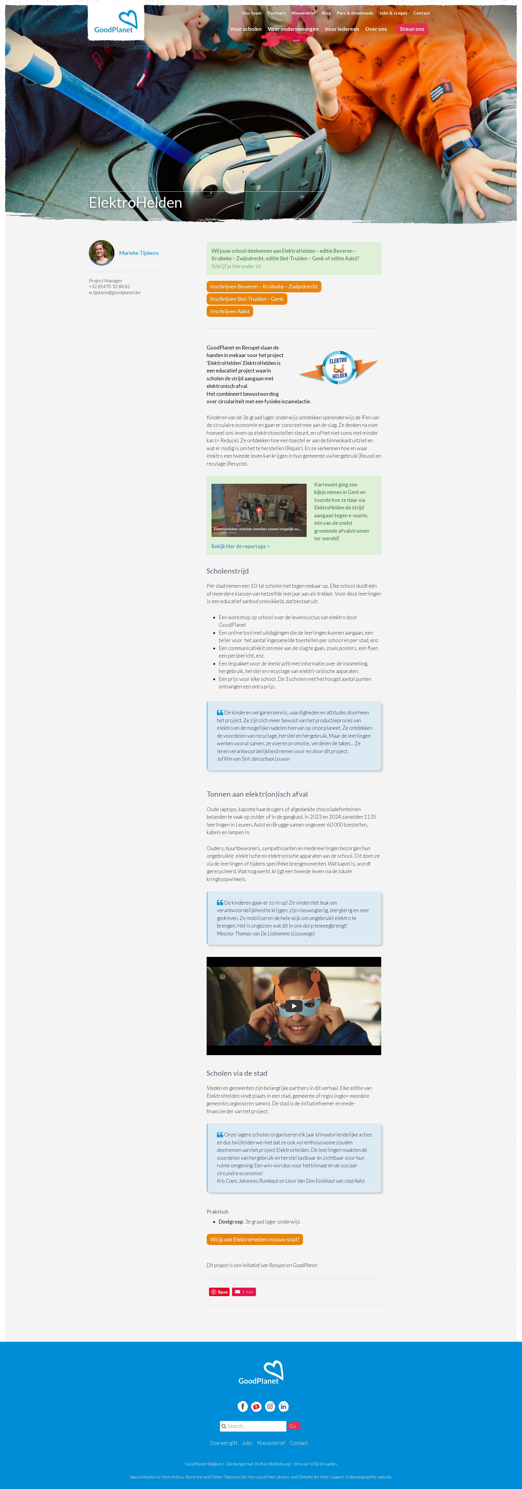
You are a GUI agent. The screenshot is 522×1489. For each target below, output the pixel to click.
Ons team (252, 12)
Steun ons (412, 29)
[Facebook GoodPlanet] (242, 1406)
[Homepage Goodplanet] (261, 1372)
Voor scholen (246, 29)
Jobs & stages (393, 12)
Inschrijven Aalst (230, 311)
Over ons (376, 29)
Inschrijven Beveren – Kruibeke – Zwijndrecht (264, 286)
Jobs (247, 1443)
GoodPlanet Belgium (116, 21)
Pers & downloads (355, 12)
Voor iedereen (342, 29)
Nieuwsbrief (304, 12)
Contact (421, 12)
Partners (276, 12)
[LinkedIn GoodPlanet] (283, 1406)
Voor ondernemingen (293, 29)
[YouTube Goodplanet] (256, 1404)
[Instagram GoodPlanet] (270, 1406)
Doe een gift (223, 1443)
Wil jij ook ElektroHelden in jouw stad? (254, 1239)
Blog (326, 12)
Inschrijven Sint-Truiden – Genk (247, 298)
